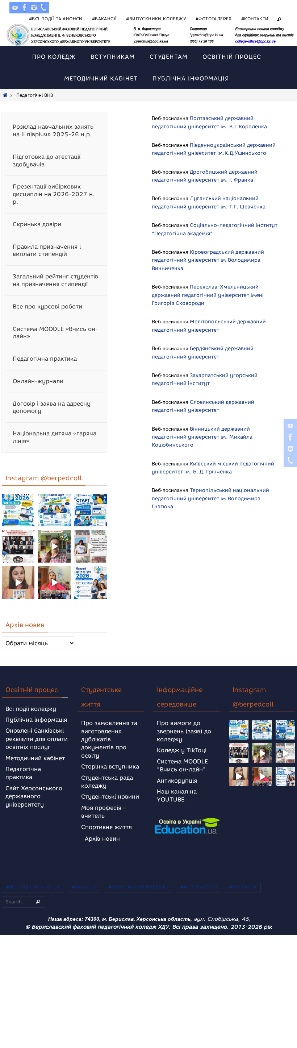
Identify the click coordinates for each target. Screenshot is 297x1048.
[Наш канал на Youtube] (15, 7)
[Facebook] (24, 7)
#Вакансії (104, 18)
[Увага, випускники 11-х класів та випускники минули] (54, 510)
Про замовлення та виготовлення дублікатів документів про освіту (109, 739)
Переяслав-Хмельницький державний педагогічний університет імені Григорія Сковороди (208, 295)
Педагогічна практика (23, 773)
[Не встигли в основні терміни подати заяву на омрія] (18, 510)
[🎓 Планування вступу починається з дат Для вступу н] (90, 582)
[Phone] (43, 7)
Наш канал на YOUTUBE (177, 795)
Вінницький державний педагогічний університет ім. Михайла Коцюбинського (202, 437)
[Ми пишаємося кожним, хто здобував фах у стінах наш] (90, 546)
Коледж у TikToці (181, 750)
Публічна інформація (36, 719)
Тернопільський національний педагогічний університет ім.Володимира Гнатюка (210, 498)
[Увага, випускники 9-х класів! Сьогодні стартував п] (90, 510)
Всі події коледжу (30, 708)
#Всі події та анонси (56, 18)
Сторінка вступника (110, 766)
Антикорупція (177, 780)
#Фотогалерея (214, 18)
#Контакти (255, 18)
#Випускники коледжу (156, 18)
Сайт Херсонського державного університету (33, 796)
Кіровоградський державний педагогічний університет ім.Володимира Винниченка (208, 260)
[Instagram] (34, 7)
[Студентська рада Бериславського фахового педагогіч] (18, 582)
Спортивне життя (106, 827)
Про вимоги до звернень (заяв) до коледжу (184, 731)
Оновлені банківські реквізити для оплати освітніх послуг (36, 738)
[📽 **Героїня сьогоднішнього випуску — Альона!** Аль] (54, 546)
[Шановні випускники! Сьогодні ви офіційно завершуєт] (18, 546)
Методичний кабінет (35, 758)
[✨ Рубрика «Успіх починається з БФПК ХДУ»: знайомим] (54, 582)
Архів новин (102, 838)
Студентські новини (110, 796)
